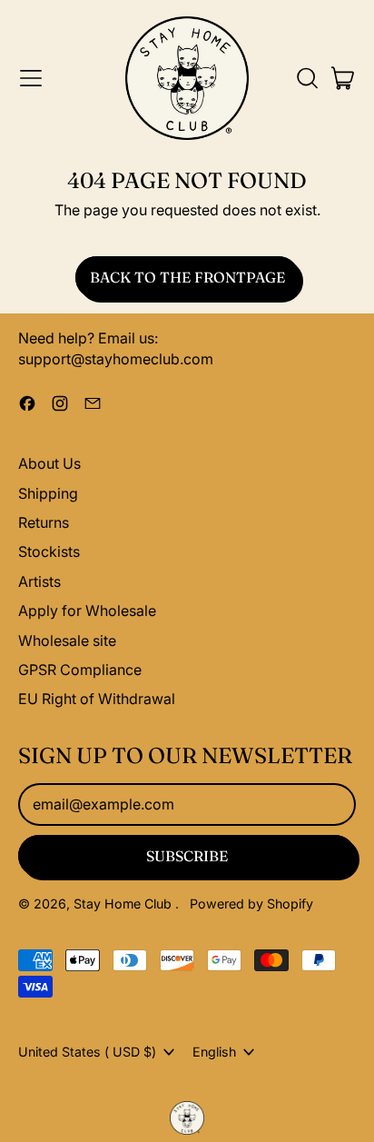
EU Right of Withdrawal (96, 699)
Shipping (48, 493)
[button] (307, 78)
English (214, 1051)
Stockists (49, 551)
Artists (39, 581)
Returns (43, 522)
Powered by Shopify (251, 903)
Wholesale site (67, 640)
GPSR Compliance (80, 669)
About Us (49, 463)
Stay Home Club (124, 903)
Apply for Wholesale (87, 610)
